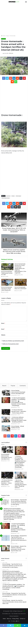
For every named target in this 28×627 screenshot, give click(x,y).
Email (3, 329)
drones (13, 195)
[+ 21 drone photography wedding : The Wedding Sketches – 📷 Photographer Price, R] (6, 400)
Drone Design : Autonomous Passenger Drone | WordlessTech (18, 392)
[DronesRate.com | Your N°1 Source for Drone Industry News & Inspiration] (14, 2)
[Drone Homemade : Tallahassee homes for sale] (7, 266)
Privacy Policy (15, 618)
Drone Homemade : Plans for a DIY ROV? (20, 288)
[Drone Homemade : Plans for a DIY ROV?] (21, 282)
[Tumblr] (22, 436)
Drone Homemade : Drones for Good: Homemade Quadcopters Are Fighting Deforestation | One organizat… (20, 268)
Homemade (12, 35)
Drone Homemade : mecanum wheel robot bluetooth (6, 289)
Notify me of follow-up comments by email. (13, 340)
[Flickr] (19, 436)
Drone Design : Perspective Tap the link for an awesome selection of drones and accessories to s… (19, 539)
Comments (23, 385)
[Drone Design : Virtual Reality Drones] (6, 428)
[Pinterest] (12, 436)
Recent (4, 385)
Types (7, 35)
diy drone (8, 195)
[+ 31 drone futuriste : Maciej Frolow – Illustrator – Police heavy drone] (6, 412)
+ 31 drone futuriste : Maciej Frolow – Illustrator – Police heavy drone (18, 411)
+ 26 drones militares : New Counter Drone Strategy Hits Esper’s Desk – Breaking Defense (18, 420)
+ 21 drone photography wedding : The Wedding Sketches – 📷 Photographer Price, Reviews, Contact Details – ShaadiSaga (18, 401)
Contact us (22, 618)
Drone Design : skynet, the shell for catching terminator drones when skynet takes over (18, 548)
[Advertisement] (14, 19)
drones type (18, 195)
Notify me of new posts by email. (11, 344)
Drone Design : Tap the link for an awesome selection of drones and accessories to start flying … (19, 502)
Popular (13, 385)
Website (3, 335)
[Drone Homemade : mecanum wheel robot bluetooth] (7, 282)
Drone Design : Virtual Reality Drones (17, 427)
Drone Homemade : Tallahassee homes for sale (6, 273)
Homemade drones (5, 198)
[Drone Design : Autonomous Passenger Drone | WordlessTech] (6, 393)
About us (9, 618)
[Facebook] (8, 436)
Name (3, 323)
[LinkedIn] (15, 436)
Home (3, 35)
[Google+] (5, 436)
